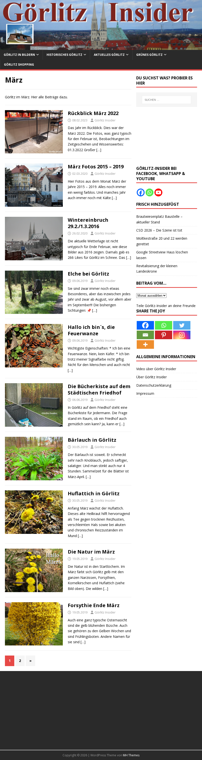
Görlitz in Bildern (19, 55)
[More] (145, 344)
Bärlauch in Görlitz (92, 440)
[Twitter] (181, 325)
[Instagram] (181, 335)
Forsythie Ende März (93, 605)
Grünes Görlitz (149, 55)
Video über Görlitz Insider (156, 368)
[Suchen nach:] (166, 100)
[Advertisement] (166, 136)
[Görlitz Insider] (101, 47)
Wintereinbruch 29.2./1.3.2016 (88, 223)
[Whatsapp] (149, 192)
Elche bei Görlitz (88, 273)
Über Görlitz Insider (151, 377)
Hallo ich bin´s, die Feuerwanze (91, 330)
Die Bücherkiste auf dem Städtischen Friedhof (99, 389)
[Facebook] (141, 192)
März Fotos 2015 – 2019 (96, 166)
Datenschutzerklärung (153, 385)
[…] (98, 149)
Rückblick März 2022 (93, 113)
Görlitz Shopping (19, 64)
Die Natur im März (91, 551)
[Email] (145, 335)
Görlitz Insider (105, 120)
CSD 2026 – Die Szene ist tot (159, 230)
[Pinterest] (163, 335)
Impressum (145, 393)
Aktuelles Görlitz (109, 55)
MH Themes (131, 755)
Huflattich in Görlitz (93, 493)
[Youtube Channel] (158, 192)
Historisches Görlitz (64, 55)
